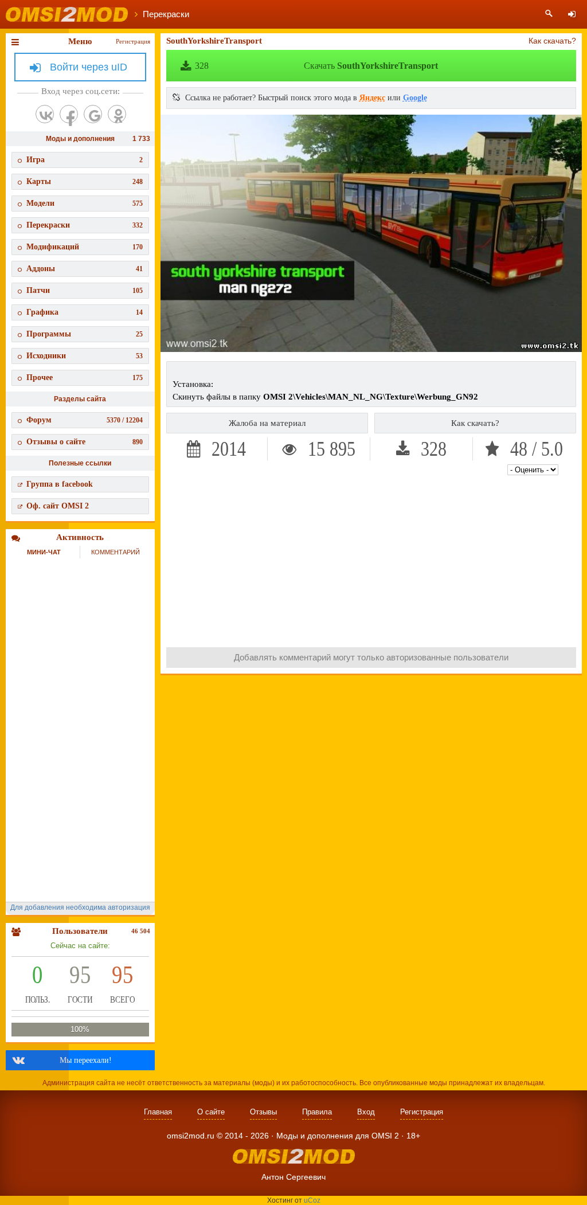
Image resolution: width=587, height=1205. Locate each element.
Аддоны (84, 268)
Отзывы (263, 1112)
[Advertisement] (371, 558)
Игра (84, 159)
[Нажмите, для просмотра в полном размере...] (371, 349)
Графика (84, 312)
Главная (158, 1112)
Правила (317, 1112)
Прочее (84, 377)
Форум (84, 420)
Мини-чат (44, 552)
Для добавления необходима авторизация (80, 907)
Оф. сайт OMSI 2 (57, 506)
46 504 (140, 931)
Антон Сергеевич (293, 1176)
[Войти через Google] (93, 114)
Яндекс (372, 97)
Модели (84, 203)
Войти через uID (88, 67)
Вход (366, 1112)
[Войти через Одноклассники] (117, 114)
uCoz (312, 1200)
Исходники (84, 355)
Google (415, 97)
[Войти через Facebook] (69, 114)
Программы (84, 334)
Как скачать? (552, 40)
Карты (84, 181)
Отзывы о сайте (84, 441)
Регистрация (133, 41)
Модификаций (84, 246)
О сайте (211, 1112)
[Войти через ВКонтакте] (45, 114)
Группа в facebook (59, 484)
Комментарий (115, 552)
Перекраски (84, 225)
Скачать (317, 66)
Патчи (84, 290)
